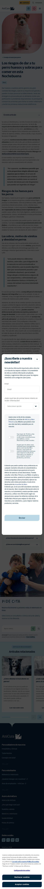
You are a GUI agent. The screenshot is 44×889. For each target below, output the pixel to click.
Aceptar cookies (22, 884)
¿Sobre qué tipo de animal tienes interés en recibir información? (21, 399)
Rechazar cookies (22, 877)
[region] (22, 869)
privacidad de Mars (20, 484)
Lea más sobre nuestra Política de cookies (25, 862)
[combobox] (22, 406)
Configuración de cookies (22, 870)
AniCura (27, 419)
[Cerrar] (37, 359)
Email (7, 384)
